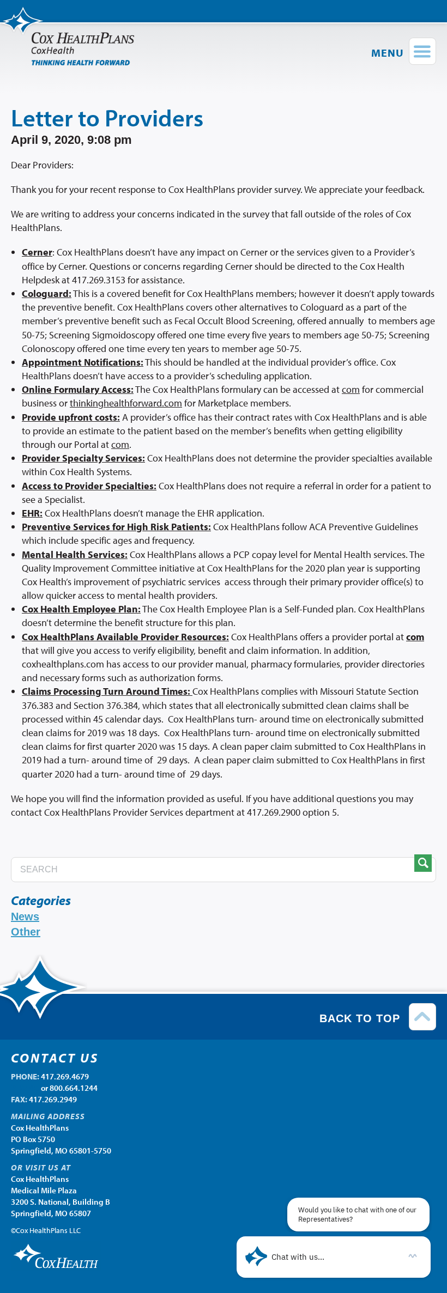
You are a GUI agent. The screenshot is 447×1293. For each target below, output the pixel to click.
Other (25, 932)
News (25, 916)
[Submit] (423, 863)
